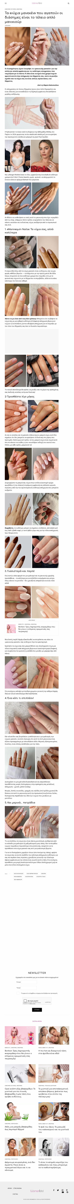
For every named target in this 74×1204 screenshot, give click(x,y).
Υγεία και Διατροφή (50, 1085)
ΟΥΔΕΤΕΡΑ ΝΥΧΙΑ (29, 876)
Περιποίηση (14, 1123)
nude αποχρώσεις (18, 873)
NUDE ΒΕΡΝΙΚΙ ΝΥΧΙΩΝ (32, 873)
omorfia (43, 873)
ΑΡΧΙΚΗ (10, 1188)
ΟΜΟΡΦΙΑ (19, 9)
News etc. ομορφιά (24, 624)
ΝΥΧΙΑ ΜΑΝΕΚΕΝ (18, 876)
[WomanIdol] (37, 3)
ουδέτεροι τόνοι (40, 876)
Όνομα (18, 982)
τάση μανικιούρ (18, 879)
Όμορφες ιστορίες (10, 9)
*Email (18, 988)
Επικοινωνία (17, 1188)
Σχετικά (15, 1194)
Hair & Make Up (43, 1047)
